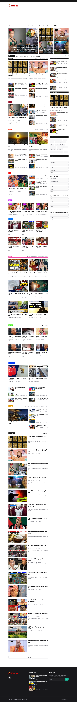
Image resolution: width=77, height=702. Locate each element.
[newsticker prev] (66, 55)
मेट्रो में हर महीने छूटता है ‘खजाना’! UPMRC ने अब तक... (18, 293)
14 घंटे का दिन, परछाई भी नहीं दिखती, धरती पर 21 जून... (38, 293)
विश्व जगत (48, 25)
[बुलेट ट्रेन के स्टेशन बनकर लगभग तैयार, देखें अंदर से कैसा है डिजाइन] (38, 371)
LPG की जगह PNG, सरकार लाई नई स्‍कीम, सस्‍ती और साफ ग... (17, 379)
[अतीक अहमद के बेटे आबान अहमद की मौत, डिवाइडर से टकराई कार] (53, 75)
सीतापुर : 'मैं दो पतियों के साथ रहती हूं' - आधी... (21, 83)
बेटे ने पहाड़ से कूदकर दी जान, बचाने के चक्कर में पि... (27, 231)
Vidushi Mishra (10, 120)
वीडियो (43, 25)
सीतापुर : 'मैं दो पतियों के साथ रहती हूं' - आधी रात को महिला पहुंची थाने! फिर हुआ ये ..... (22, 48)
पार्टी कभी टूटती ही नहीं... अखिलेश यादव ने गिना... (21, 88)
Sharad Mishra (17, 95)
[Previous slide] (10, 41)
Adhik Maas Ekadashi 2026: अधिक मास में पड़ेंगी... (42, 165)
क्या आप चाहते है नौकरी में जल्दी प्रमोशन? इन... (41, 681)
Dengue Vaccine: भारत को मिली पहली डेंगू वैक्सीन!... (41, 111)
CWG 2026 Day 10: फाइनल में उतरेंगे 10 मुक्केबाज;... (41, 176)
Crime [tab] (47, 219)
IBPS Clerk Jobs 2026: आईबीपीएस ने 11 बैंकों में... (41, 420)
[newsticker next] (68, 55)
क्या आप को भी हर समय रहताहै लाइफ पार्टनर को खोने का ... (37, 315)
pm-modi (64, 142)
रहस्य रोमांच (38, 25)
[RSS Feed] (9, 677)
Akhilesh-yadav (53, 149)
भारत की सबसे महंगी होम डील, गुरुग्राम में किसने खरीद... (17, 422)
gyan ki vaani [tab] (45, 129)
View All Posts (45, 433)
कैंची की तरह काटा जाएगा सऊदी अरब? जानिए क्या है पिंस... (41, 337)
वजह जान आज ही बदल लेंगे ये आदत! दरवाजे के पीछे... (41, 160)
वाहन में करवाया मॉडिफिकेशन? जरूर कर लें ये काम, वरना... (17, 315)
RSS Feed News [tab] (39, 58)
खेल (28, 25)
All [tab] (35, 58)
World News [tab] (46, 325)
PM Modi (52, 144)
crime (56, 139)
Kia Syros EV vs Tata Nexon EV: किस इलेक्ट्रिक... (41, 393)
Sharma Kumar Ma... (38, 84)
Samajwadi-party (53, 151)
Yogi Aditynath (59, 149)
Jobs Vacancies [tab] (38, 406)
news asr (60, 139)
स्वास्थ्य (19, 25)
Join (66, 679)
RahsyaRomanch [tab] (42, 219)
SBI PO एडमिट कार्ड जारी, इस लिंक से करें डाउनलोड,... (41, 426)
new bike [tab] (36, 362)
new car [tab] (40, 362)
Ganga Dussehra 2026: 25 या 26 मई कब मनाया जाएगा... (21, 160)
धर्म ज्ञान (24, 25)
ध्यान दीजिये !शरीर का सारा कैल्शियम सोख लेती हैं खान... (17, 118)
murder (56, 142)
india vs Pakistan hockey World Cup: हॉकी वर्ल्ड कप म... (17, 189)
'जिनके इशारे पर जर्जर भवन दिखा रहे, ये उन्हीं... (62, 112)
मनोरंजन (33, 25)
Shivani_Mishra (38, 178)
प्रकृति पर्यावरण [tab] (35, 256)
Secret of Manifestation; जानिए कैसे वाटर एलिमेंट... (41, 676)
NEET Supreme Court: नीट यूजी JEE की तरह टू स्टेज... (21, 393)
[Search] (67, 25)
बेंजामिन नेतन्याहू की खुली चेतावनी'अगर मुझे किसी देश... (41, 353)
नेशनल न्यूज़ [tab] (43, 58)
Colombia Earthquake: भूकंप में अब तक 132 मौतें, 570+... (27, 353)
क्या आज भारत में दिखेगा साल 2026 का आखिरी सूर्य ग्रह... (18, 145)
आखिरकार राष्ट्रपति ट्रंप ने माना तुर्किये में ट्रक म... (14, 353)
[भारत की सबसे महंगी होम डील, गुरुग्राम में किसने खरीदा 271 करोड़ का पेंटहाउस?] (18, 415)
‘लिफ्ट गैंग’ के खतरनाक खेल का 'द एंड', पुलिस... (42, 83)
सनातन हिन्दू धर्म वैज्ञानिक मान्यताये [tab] (42, 256)
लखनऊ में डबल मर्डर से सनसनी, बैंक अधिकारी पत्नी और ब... (41, 231)
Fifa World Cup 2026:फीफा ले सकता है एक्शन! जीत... (41, 187)
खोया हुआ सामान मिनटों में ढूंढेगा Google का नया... (20, 388)
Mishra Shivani (12, 51)
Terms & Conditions (64, 699)
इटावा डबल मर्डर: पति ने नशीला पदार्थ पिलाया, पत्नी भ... (13, 247)
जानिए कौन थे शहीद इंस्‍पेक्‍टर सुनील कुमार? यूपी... (61, 68)
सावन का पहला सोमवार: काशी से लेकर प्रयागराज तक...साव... (38, 145)
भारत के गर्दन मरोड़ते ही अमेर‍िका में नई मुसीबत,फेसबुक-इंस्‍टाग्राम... (40, 388)
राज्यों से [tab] (47, 58)
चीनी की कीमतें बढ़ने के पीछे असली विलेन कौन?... (42, 88)
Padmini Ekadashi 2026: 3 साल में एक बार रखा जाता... (21, 165)
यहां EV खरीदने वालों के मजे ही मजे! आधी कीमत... (42, 398)
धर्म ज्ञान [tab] (37, 129)
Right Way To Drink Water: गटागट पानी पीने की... (41, 122)
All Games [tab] (46, 173)
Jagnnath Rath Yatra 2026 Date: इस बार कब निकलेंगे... (41, 155)
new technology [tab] (45, 362)
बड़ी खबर (14, 25)
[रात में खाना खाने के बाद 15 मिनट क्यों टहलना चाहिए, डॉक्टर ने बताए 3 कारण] (32, 106)
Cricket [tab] (42, 173)
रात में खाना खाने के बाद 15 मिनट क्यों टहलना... (41, 104)
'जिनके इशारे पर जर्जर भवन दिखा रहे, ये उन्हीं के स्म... (37, 74)
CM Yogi (56, 144)
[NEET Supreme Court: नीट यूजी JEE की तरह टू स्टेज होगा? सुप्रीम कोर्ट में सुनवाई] (11, 394)
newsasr (52, 139)
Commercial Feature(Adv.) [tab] (30, 406)
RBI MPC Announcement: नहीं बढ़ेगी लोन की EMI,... (42, 415)
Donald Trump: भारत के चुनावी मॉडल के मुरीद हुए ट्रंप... (14, 337)
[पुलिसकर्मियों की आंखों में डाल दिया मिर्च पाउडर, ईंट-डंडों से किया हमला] (11, 95)
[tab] (47, 256)
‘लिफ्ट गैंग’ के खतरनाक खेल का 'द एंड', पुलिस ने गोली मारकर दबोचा (25, 55)
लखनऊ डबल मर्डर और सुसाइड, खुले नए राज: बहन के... (62, 80)
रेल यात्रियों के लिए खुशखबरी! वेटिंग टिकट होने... (21, 398)
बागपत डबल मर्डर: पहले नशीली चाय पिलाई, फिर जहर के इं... (27, 247)
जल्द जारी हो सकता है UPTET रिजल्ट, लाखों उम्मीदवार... (41, 410)
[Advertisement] (38, 16)
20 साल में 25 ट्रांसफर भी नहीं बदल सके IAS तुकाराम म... (42, 247)
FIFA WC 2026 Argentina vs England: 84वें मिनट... (42, 192)
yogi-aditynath (62, 144)
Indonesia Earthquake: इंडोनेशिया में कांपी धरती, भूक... (28, 337)
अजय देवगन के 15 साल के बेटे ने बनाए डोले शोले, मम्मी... (28, 212)
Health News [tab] (45, 102)
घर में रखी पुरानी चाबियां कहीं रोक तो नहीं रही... (21, 154)
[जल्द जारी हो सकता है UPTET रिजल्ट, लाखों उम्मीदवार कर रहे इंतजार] (32, 411)
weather (66, 151)
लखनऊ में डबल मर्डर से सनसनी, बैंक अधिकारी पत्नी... (62, 62)
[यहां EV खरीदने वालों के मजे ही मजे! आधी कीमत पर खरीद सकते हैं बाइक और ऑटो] (32, 400)
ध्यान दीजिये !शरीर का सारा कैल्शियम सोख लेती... (61, 118)
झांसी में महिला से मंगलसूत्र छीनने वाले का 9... (62, 86)
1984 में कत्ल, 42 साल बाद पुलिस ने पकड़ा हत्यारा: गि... (13, 231)
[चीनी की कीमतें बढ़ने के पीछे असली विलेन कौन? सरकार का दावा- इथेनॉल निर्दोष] (32, 90)
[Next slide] (36, 41)
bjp (60, 142)
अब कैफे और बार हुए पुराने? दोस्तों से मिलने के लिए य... (17, 272)
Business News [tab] (44, 406)
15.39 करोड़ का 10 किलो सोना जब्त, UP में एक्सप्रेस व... (16, 74)
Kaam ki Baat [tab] (30, 256)
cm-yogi (65, 139)
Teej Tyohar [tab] (41, 129)
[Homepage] (13, 5)
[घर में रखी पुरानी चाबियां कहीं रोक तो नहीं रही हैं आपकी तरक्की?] (11, 156)
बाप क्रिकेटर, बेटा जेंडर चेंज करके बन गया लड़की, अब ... (14, 212)
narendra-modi (60, 151)
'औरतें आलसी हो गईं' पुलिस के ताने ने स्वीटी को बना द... (38, 272)
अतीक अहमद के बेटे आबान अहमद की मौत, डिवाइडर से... (61, 74)
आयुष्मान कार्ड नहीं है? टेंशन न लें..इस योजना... (41, 115)
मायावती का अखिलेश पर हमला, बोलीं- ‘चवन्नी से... (41, 95)
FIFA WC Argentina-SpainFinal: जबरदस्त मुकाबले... (41, 182)
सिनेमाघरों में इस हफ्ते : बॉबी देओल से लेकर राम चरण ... (42, 212)
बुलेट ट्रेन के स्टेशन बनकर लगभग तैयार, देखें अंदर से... (38, 379)
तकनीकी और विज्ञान (55, 25)
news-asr (52, 142)
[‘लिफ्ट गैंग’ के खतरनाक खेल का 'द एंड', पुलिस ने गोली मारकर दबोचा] (32, 85)
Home (10, 25)
